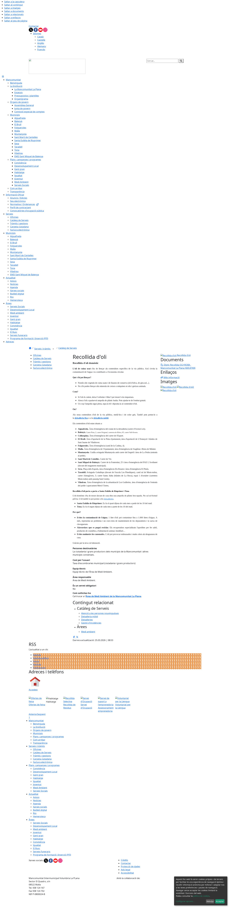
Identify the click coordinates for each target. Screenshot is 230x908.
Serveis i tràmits (42, 348)
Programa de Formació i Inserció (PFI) (52, 854)
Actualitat (33, 794)
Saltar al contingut (13, 4)
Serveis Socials (40, 790)
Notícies (37, 664)
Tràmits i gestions (42, 361)
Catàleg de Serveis (67, 348)
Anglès (40, 43)
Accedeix (33, 689)
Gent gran (38, 774)
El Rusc (36, 848)
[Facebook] (36, 29)
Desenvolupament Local (45, 771)
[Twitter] (31, 29)
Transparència (40, 742)
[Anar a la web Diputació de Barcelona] (159, 893)
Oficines (37, 355)
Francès (41, 49)
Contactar (34, 26)
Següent (41, 714)
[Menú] (3, 76)
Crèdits (124, 860)
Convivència (39, 768)
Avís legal (125, 869)
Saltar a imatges (12, 8)
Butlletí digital (40, 810)
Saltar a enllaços (12, 17)
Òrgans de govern (42, 730)
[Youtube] (40, 29)
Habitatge (38, 778)
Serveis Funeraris (41, 851)
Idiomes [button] (37, 33)
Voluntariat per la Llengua (123, 706)
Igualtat (37, 781)
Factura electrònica (42, 368)
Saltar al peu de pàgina (15, 20)
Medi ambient (40, 829)
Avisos (36, 661)
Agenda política (41, 658)
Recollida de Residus (69, 706)
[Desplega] (53, 349)
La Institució (39, 727)
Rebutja (210, 901)
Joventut (37, 784)
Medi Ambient (40, 787)
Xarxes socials (40, 806)
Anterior (33, 714)
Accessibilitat (127, 872)
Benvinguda (39, 723)
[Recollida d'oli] (168, 390)
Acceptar (220, 901)
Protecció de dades (130, 866)
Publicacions (39, 667)
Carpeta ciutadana (42, 364)
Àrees (31, 819)
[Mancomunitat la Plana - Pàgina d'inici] (57, 66)
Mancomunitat (36, 720)
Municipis (38, 733)
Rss (34, 813)
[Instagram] (45, 29)
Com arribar (39, 739)
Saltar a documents (14, 11)
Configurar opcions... (185, 901)
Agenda (37, 654)
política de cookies (201, 896)
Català (40, 36)
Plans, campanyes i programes (48, 736)
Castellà (41, 39)
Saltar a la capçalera (14, 1)
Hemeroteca (39, 816)
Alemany (41, 46)
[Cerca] (181, 61)
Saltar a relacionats (14, 14)
